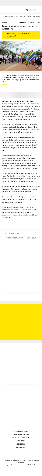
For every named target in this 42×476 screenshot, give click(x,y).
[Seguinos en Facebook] (18, 467)
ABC (6, 9)
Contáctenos (21, 447)
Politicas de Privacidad (21, 438)
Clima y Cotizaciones (23, 9)
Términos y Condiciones (21, 434)
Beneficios (21, 444)
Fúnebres (21, 441)
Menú (39, 10)
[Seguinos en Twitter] (20, 467)
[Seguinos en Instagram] (25, 467)
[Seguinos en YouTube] (22, 467)
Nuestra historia (21, 431)
